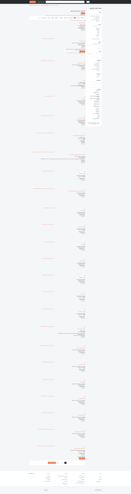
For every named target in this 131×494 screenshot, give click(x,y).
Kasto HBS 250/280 (81, 329)
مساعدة (100, 477)
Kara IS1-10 (82, 294)
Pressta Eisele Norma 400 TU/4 (79, 135)
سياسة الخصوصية (74, 52)
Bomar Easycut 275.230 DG (79, 448)
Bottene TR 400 (82, 311)
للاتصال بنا (100, 479)
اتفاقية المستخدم (68, 52)
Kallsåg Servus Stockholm (80, 431)
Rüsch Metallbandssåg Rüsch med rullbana (76, 191)
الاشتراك (82, 51)
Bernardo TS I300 (81, 118)
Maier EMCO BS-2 (81, 63)
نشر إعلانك (82, 458)
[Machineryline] (96, 2)
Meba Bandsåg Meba (81, 348)
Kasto (84, 80)
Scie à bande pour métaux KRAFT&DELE (77, 154)
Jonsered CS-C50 (81, 415)
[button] (84, 30)
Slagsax (83, 98)
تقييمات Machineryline (81, 481)
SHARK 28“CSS (82, 22)
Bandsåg (83, 244)
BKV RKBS (83, 210)
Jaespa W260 (82, 382)
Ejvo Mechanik (82, 41)
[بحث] (83, 2)
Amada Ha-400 (82, 173)
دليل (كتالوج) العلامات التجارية (80, 482)
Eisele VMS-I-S (82, 364)
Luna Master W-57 (81, 398)
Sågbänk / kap (82, 277)
